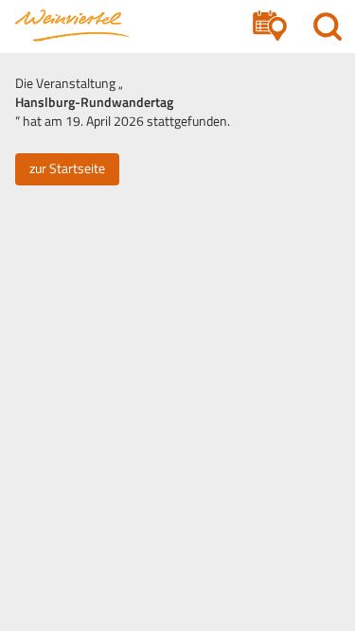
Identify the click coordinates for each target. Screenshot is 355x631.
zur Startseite (67, 168)
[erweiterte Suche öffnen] (270, 26)
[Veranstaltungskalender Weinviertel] (72, 25)
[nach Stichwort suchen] (327, 26)
